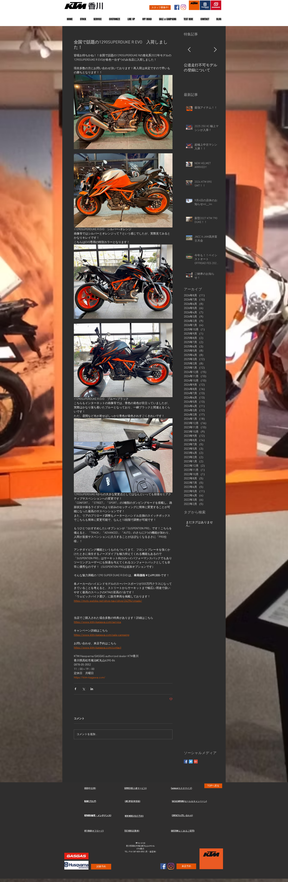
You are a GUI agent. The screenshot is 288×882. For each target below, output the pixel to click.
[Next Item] (215, 49)
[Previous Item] (189, 49)
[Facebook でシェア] (75, 688)
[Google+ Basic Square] (196, 761)
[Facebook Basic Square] (186, 761)
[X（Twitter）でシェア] (83, 688)
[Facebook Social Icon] (176, 7)
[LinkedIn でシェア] (91, 688)
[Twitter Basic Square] (191, 761)
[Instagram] (183, 7)
